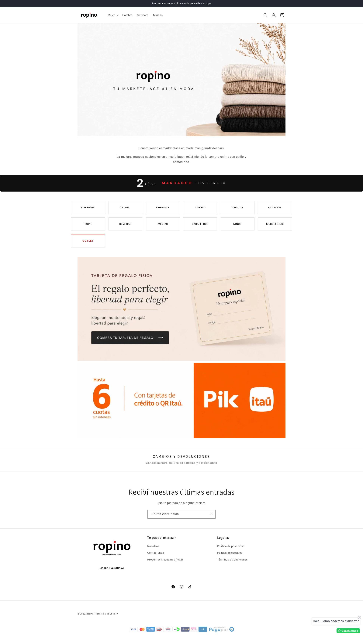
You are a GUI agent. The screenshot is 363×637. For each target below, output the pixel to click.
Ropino (90, 614)
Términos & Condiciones (232, 559)
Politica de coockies (229, 552)
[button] (112, 15)
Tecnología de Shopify (106, 614)
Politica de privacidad (231, 546)
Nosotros (153, 546)
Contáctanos (155, 552)
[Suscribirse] (211, 514)
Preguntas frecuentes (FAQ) (165, 559)
